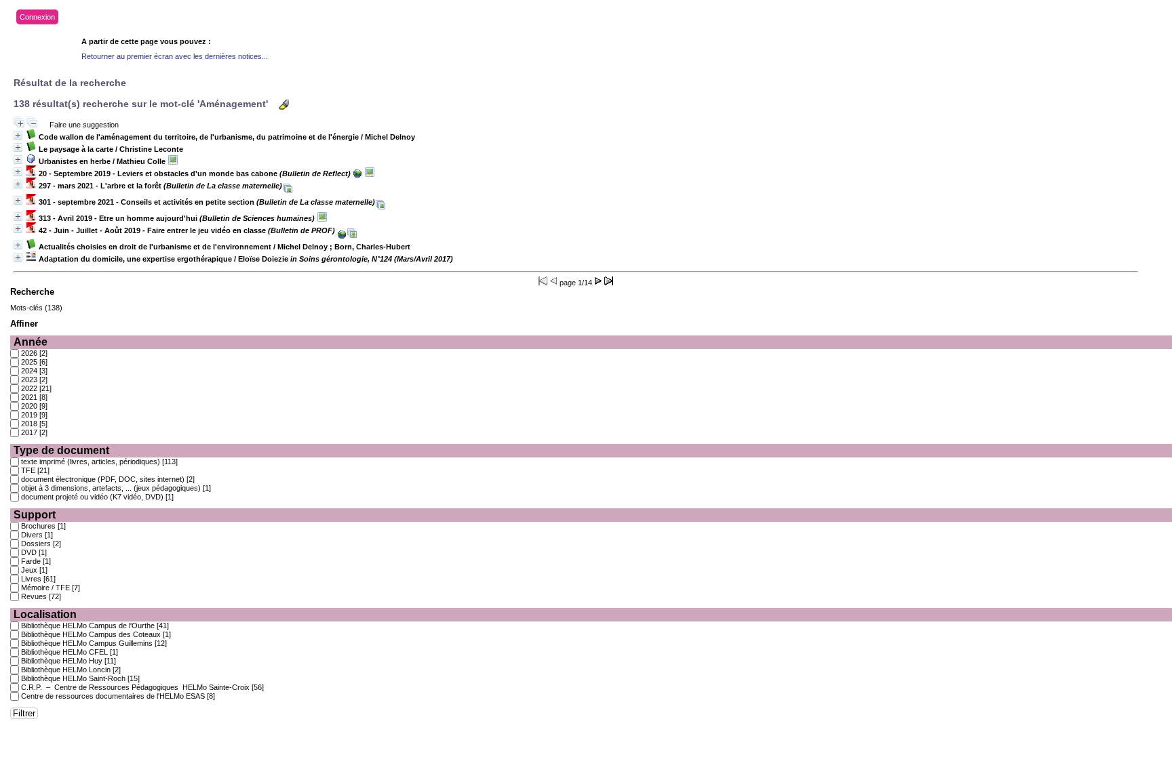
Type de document (61, 450)
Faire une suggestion (84, 125)
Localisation (45, 614)
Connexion (37, 17)
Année (30, 342)
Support (35, 514)
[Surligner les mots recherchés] (284, 105)
